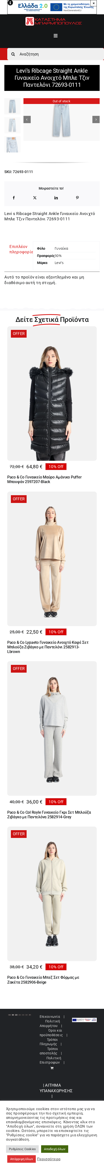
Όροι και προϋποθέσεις (51, 1032)
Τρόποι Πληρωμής (49, 1042)
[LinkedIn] (56, 198)
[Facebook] (14, 198)
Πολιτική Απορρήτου (50, 1023)
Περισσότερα (48, 1159)
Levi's (59, 262)
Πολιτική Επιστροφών (50, 1060)
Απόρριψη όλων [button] (21, 1159)
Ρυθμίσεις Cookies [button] (22, 1149)
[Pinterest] (77, 198)
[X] (35, 198)
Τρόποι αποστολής (49, 1051)
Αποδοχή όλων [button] (54, 1149)
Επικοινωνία (50, 1017)
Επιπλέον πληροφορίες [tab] (19, 249)
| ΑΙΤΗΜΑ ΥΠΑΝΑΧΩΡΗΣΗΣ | (56, 1090)
